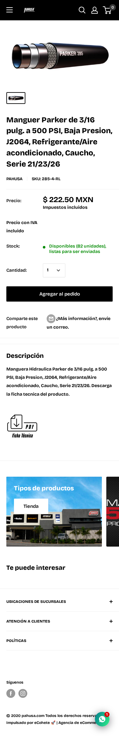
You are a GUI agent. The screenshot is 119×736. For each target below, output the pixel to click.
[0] (107, 10)
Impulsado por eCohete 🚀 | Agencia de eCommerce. (54, 722)
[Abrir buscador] (82, 10)
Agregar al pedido (59, 294)
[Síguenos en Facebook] (10, 693)
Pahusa (14, 178)
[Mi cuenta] (94, 10)
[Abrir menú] (9, 9)
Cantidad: (16, 270)
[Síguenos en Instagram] (22, 693)
